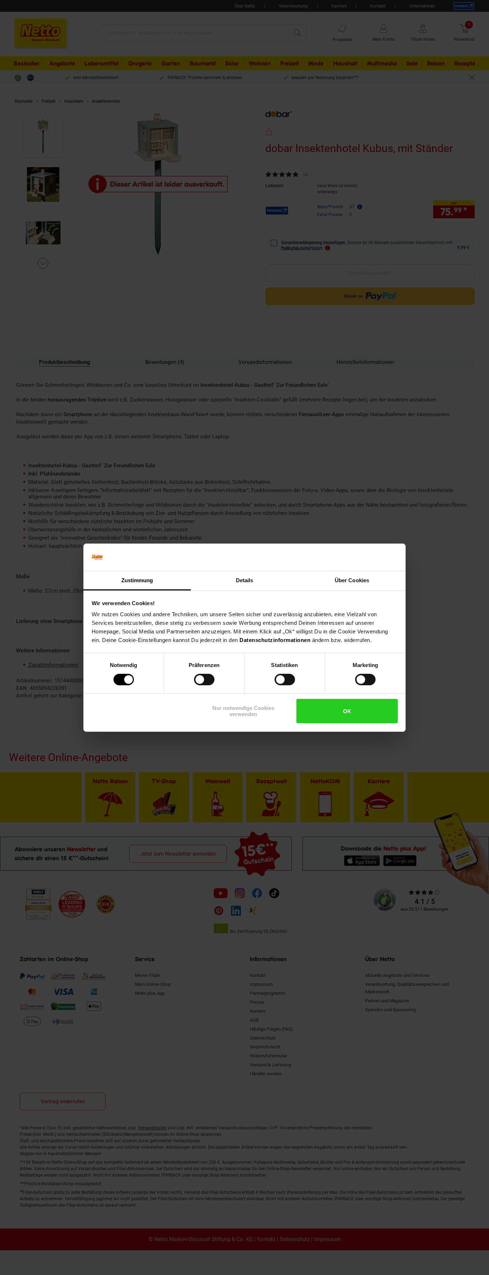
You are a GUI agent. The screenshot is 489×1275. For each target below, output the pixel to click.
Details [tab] (244, 580)
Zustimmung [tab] (137, 580)
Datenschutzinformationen (274, 640)
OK (347, 711)
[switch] (204, 679)
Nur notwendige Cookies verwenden (243, 711)
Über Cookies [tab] (352, 580)
